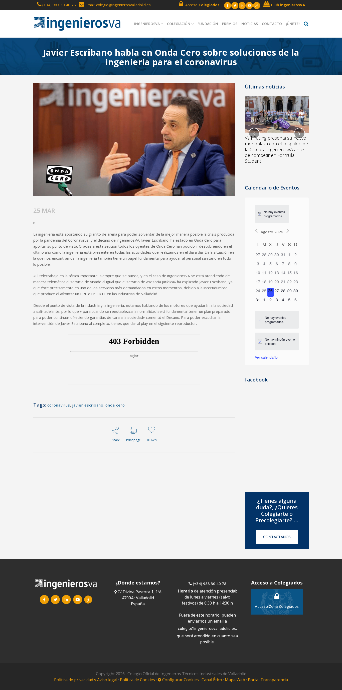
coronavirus (58, 405)
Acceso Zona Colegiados (277, 606)
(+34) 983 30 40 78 (59, 4)
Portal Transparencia (268, 679)
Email (89, 4)
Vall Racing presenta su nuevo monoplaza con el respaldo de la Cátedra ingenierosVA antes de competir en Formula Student (276, 149)
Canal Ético (212, 679)
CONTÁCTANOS (277, 536)
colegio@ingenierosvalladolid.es (207, 628)
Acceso (201, 4)
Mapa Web (235, 679)
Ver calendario (266, 357)
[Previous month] (256, 230)
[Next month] (287, 230)
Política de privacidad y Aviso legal (86, 679)
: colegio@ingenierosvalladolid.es (122, 4)
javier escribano (87, 405)
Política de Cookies (138, 679)
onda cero (115, 405)
